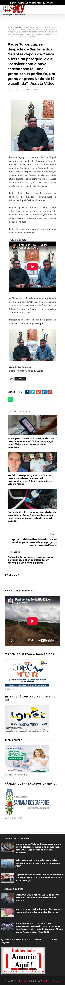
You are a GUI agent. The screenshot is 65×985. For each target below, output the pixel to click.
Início (13, 3)
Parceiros (48, 3)
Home (10, 27)
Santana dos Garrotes (30, 3)
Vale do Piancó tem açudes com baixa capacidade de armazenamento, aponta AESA (37, 863)
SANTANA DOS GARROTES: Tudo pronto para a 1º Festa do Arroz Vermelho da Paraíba (37, 897)
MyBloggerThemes (52, 981)
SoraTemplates (21, 981)
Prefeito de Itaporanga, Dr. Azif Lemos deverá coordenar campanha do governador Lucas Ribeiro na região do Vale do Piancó (30, 479)
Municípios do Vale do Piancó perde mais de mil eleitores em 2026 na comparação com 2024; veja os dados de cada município (31, 442)
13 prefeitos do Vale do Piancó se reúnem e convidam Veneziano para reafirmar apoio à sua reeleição (39, 877)
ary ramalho (21, 27)
